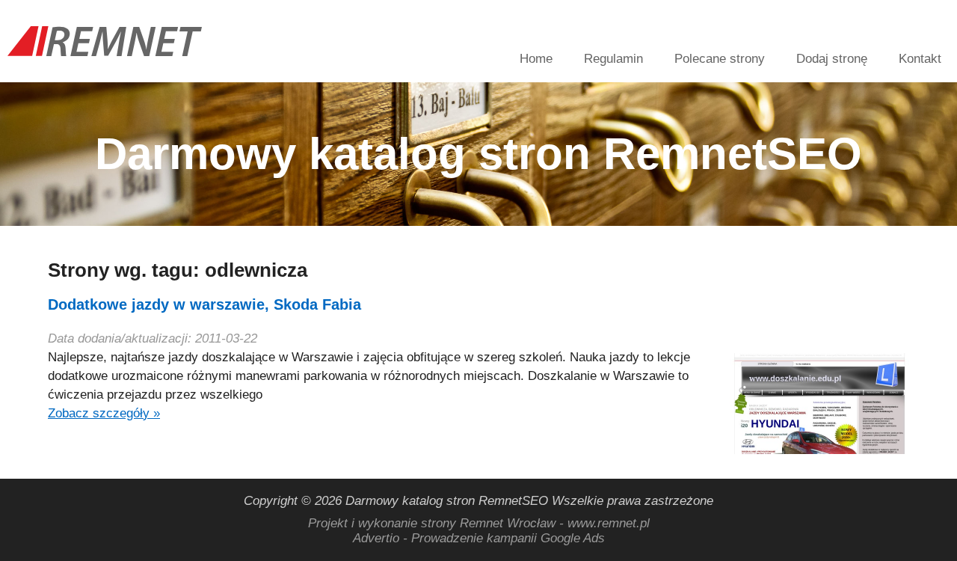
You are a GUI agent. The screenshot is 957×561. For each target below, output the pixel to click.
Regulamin (613, 59)
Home (536, 59)
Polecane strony (719, 59)
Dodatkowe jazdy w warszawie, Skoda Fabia (204, 304)
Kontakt (920, 59)
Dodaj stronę (831, 59)
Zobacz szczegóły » (104, 413)
